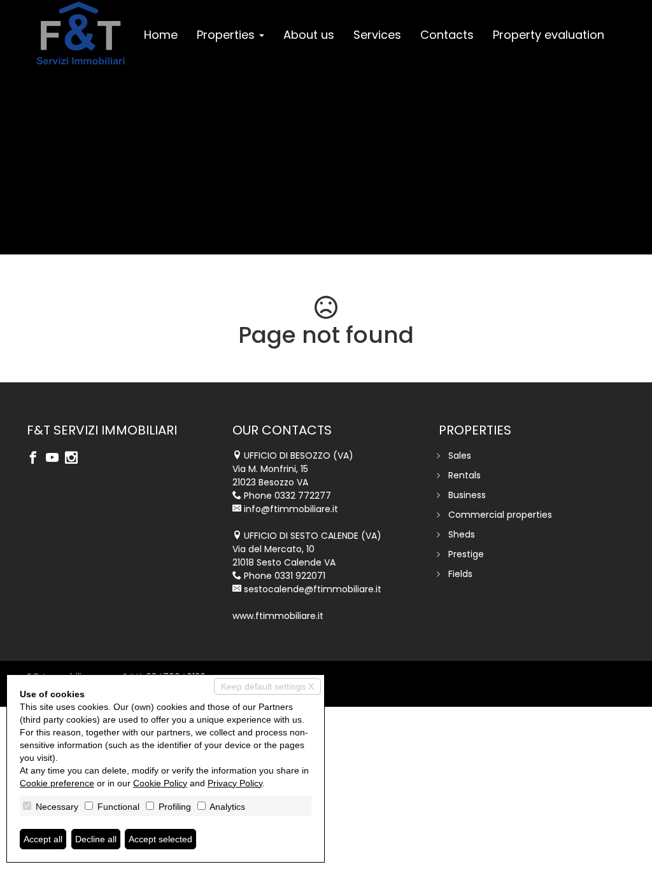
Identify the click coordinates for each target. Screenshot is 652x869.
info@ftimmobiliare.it (291, 509)
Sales (459, 455)
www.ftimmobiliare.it (277, 615)
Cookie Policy (160, 783)
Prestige (466, 554)
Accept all (43, 839)
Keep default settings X (267, 686)
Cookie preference (57, 783)
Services (377, 35)
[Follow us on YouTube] (55, 458)
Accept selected (160, 839)
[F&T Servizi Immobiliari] (80, 33)
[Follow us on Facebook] (36, 458)
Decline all (96, 839)
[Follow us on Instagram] (74, 458)
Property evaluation (548, 35)
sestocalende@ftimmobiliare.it (312, 589)
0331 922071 (299, 575)
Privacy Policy (235, 783)
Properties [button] (227, 35)
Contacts (447, 35)
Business (467, 495)
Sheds (461, 534)
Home (161, 35)
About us (308, 35)
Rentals (464, 475)
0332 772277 (302, 495)
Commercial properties (500, 514)
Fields (460, 573)
